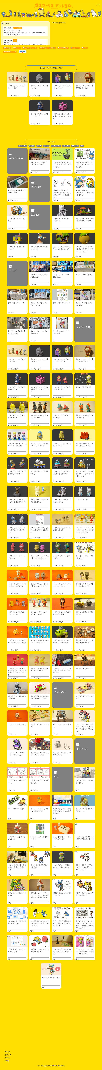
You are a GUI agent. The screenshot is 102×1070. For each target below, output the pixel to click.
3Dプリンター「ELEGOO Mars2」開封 (16, 191)
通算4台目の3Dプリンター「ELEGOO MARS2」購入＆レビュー (62, 164)
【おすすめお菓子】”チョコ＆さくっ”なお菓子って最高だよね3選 (84, 867)
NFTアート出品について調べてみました (62, 894)
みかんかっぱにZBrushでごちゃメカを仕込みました (62, 247)
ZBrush (39, 146)
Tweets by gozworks (58, 22)
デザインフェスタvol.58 (16, 303)
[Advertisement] (51, 1020)
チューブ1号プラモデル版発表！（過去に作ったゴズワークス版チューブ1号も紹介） (85, 727)
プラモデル (66, 146)
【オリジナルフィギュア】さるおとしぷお (62, 529)
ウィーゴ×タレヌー (82, 499)
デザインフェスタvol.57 (61, 303)
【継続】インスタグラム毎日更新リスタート (40, 950)
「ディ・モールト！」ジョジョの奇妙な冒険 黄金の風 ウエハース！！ (85, 951)
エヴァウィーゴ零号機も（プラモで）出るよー (16, 753)
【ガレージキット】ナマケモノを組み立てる (40, 810)
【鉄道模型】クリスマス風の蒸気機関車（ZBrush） (85, 219)
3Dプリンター (22, 146)
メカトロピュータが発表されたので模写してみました (62, 866)
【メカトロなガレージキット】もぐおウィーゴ (40, 444)
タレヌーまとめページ (83, 387)
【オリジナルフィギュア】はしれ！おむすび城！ (62, 472)
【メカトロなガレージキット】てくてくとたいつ (40, 557)
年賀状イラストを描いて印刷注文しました (85, 894)
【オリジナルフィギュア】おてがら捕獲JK (62, 613)
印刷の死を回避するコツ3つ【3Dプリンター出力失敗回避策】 (84, 164)
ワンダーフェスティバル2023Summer (39, 304)
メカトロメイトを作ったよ (17, 724)
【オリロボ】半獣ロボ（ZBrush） (60, 219)
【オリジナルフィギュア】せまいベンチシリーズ (85, 444)
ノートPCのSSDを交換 (16, 809)
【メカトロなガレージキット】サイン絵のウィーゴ (40, 585)
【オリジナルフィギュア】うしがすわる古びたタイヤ (17, 500)
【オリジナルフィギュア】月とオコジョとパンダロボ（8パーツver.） (85, 473)
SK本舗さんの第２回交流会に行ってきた (16, 332)
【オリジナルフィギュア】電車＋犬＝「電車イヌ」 (62, 641)
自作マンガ (75, 146)
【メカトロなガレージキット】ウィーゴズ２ (62, 585)
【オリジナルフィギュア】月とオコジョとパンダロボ (17, 641)
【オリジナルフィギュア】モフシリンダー (40, 115)
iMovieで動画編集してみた (51, 977)
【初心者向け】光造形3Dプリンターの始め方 (39, 163)
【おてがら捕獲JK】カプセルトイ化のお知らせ (17, 444)
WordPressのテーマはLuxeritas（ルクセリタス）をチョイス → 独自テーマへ (62, 193)
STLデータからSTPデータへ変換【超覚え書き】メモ (85, 838)
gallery (8, 1054)
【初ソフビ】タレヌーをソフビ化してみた (40, 500)
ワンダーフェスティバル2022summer (39, 332)
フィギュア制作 (13, 95)
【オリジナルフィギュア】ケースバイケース (62, 87)
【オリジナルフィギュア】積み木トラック (62, 500)
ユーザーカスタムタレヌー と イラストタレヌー (40, 641)
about (7, 1057)
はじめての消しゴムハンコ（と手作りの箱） (62, 838)
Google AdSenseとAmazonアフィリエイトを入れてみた (84, 192)
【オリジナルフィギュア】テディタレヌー (62, 388)
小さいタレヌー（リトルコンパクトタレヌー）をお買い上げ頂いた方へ (85, 530)
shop (7, 1060)
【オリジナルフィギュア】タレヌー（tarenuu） (40, 669)
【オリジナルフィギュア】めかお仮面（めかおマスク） (17, 530)
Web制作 (31, 146)
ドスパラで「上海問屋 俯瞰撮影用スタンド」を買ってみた (62, 951)
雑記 (82, 146)
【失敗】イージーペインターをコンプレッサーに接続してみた (62, 670)
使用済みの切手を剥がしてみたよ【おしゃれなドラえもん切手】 (62, 923)
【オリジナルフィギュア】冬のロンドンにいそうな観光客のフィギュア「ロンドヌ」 (17, 671)
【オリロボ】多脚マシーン (85, 668)
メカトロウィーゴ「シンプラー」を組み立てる (40, 753)
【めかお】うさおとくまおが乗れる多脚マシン (85, 641)
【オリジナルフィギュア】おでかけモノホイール (17, 472)
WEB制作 (36, 186)
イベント (46, 146)
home (7, 1051)
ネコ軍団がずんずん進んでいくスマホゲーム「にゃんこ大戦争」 (40, 923)
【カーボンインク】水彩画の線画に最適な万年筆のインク (17, 867)
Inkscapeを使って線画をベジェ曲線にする (17, 922)
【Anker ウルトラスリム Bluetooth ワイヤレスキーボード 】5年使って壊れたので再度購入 (84, 924)
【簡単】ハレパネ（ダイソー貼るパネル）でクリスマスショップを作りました (40, 895)
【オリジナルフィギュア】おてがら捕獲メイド (85, 585)
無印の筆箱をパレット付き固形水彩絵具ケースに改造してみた (62, 811)
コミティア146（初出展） (84, 275)
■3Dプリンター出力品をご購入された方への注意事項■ (40, 530)
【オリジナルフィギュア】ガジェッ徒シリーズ (17, 613)
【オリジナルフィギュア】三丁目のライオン (85, 87)
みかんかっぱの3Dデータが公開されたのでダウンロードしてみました (85, 248)
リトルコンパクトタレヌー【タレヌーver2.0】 (40, 613)
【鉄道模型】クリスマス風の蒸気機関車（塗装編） (40, 697)
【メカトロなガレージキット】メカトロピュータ (17, 585)
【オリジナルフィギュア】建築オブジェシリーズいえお (62, 116)
